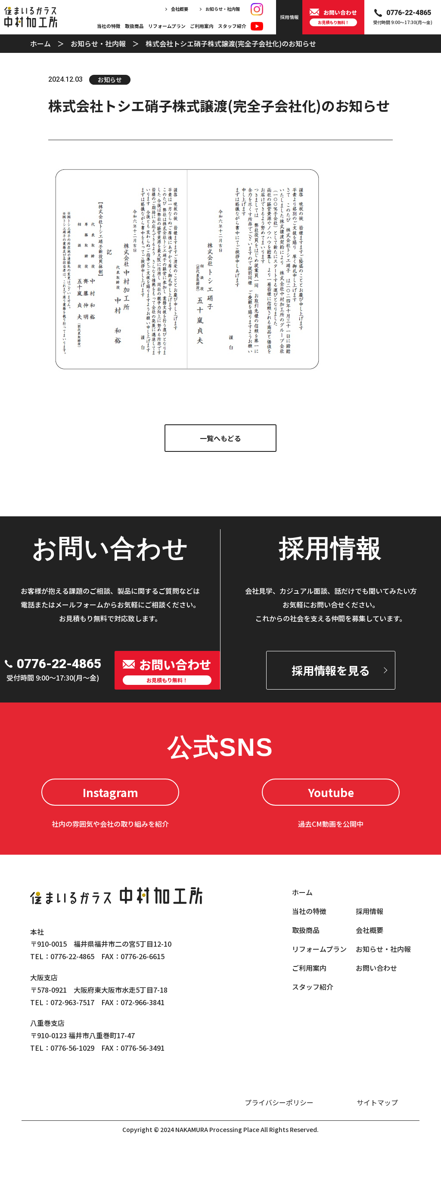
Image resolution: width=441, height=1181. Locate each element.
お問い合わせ (376, 968)
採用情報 (369, 911)
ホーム (40, 43)
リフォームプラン (167, 26)
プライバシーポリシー (279, 1102)
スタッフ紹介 (232, 26)
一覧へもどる (220, 438)
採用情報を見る (331, 670)
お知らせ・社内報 (222, 9)
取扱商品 (134, 26)
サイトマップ (377, 1102)
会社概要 (179, 9)
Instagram (110, 792)
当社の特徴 (109, 26)
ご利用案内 (202, 26)
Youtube (331, 792)
